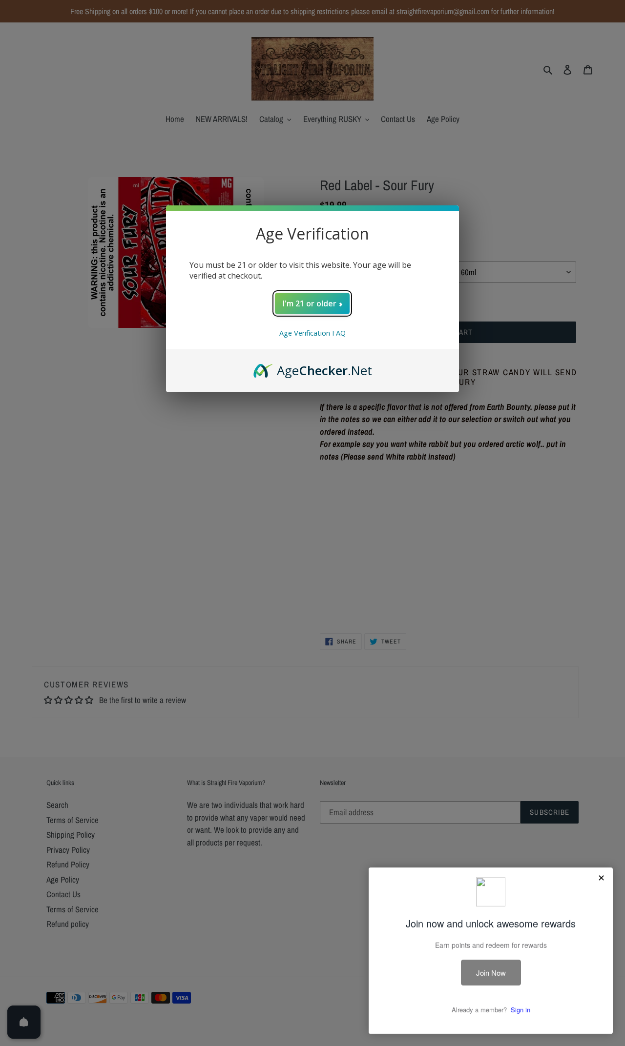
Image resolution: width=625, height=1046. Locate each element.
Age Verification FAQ (312, 333)
